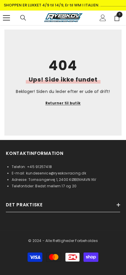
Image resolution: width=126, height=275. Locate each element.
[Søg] (23, 17)
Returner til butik (63, 103)
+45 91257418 (39, 166)
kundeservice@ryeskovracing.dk (56, 173)
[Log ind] (103, 18)
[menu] (6, 17)
